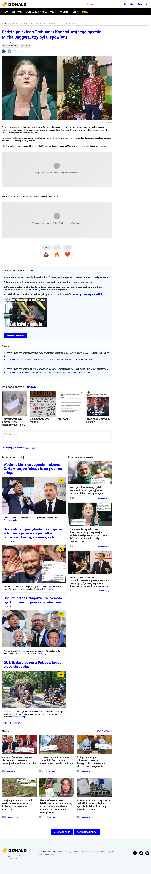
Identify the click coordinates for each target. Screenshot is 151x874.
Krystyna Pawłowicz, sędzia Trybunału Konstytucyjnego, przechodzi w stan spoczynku (87, 490)
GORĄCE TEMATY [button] (47, 12)
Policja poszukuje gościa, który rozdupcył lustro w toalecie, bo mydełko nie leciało (14, 424)
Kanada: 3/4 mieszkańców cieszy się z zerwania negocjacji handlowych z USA (19, 760)
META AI (63, 418)
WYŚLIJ (20, 51)
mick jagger (25, 46)
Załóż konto (142, 4)
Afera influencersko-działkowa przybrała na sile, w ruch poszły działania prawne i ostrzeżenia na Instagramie (55, 806)
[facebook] (5, 51)
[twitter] (10, 51)
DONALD (4, 24)
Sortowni (30, 387)
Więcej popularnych (12, 723)
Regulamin (111, 852)
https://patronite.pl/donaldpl (87, 294)
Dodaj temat (100, 852)
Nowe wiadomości (104, 731)
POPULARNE (64, 12)
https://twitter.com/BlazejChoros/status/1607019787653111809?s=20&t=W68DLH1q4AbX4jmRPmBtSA (47, 372)
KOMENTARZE (31, 12)
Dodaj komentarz (12, 434)
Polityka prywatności (46, 854)
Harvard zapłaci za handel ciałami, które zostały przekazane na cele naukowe (56, 760)
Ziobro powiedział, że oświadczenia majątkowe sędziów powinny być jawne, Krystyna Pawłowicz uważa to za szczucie (89, 582)
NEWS (6, 12)
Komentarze (49, 852)
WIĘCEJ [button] (85, 12)
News (40, 852)
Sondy (84, 852)
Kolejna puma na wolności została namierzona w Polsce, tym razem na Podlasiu (17, 805)
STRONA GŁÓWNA (62, 832)
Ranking (68, 852)
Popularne (59, 852)
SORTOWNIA (17, 12)
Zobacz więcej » (10, 520)
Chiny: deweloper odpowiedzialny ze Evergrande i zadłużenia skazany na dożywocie (91, 762)
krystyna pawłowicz (10, 46)
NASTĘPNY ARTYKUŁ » (87, 832)
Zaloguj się (128, 4)
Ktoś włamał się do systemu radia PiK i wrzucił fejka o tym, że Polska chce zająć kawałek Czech (93, 805)
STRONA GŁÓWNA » (15, 335)
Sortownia (34, 289)
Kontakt (91, 852)
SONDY (76, 12)
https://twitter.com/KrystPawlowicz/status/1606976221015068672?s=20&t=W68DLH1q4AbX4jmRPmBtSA (48, 359)
